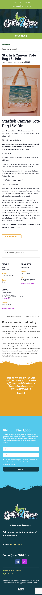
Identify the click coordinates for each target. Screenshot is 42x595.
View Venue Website (8, 308)
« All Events (6, 44)
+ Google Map (6, 298)
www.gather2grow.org (21, 525)
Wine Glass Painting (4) (32, 316)
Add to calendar (12, 236)
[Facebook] (17, 561)
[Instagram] (24, 561)
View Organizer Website (28, 283)
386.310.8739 (16, 544)
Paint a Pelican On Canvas (14, 316)
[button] (21, 35)
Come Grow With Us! (16, 555)
